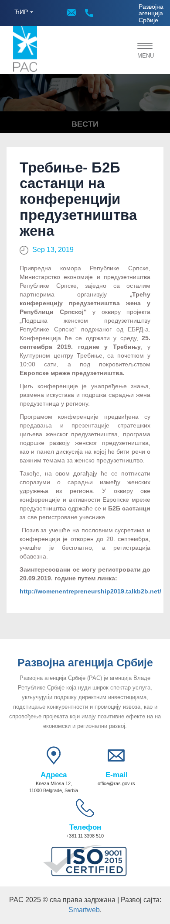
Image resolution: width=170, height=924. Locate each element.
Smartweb (84, 910)
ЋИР (21, 11)
